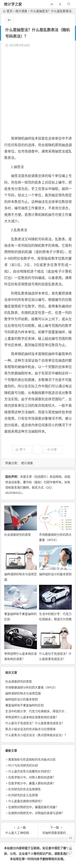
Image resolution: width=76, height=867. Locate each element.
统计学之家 (13, 4)
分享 (54, 449)
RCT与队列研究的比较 (23, 765)
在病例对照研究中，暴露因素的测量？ (33, 807)
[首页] (70, 837)
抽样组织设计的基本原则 (55, 574)
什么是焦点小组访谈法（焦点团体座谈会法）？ (36, 735)
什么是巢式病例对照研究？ (26, 801)
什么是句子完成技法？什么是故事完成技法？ (34, 723)
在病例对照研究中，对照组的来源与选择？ (36, 813)
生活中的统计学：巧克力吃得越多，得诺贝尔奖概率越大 (55, 619)
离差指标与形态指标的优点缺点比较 (32, 759)
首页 (9, 11)
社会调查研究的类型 (17, 534)
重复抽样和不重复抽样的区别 (24, 705)
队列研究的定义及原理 (23, 795)
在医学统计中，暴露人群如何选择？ (32, 783)
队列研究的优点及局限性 (24, 789)
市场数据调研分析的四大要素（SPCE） (31, 687)
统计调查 (21, 11)
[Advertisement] (38, 92)
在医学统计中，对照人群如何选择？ (32, 777)
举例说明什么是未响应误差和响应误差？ (31, 717)
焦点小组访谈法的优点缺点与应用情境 (30, 729)
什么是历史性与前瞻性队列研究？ (30, 771)
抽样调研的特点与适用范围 (23, 693)
